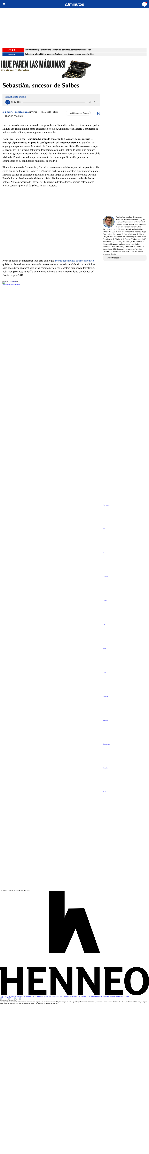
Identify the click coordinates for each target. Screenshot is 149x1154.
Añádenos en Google (79, 113)
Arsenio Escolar (14, 116)
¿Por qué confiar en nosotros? (11, 284)
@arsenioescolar (114, 258)
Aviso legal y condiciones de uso (9, 996)
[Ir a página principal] (74, 4)
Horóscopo (106, 505)
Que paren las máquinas (15, 112)
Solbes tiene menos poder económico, (74, 260)
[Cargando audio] (7, 102)
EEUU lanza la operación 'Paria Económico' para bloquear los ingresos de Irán (58, 50)
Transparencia (47, 996)
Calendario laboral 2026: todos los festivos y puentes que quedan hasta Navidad (59, 54)
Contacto (85, 996)
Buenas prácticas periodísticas (105, 996)
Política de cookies (37, 996)
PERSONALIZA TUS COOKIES (61, 996)
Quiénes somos (92, 996)
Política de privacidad (25, 996)
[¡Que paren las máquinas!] (74, 69)
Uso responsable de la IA (121, 996)
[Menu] (4, 4)
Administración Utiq (77, 996)
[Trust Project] (9, 281)
